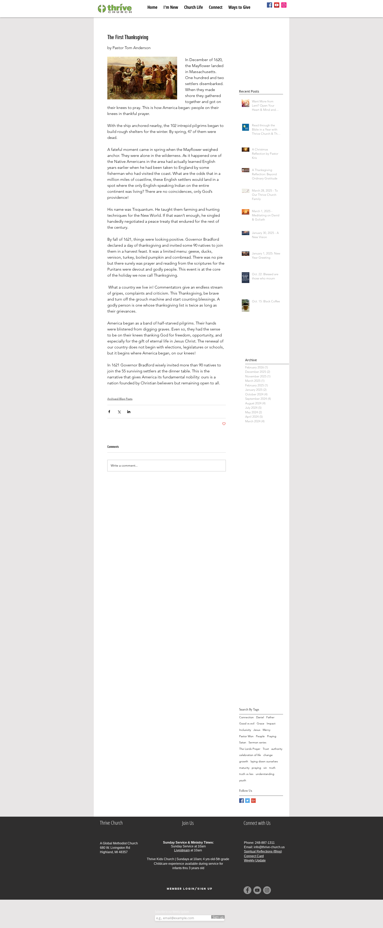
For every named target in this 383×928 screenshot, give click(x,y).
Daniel (260, 717)
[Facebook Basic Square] (241, 800)
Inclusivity (245, 730)
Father (270, 717)
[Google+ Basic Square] (253, 800)
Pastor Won (246, 736)
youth (242, 780)
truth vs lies (246, 774)
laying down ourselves (264, 761)
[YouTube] (276, 5)
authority (276, 749)
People (260, 736)
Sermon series (257, 742)
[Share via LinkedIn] (129, 412)
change (268, 755)
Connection (246, 717)
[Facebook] (269, 5)
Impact (271, 723)
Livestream (182, 850)
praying (256, 768)
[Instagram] (283, 5)
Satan (242, 742)
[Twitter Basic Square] (247, 800)
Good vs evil (246, 723)
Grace (260, 723)
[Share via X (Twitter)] (119, 412)
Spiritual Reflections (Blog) (263, 851)
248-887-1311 (265, 842)
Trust (266, 749)
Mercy (266, 730)
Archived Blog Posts (119, 399)
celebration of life (250, 755)
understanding (265, 774)
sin (265, 768)
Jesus (256, 730)
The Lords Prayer (249, 749)
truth (272, 768)
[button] (193, 6)
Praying (271, 736)
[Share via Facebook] (109, 412)
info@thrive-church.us (269, 847)
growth (243, 761)
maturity (244, 768)
